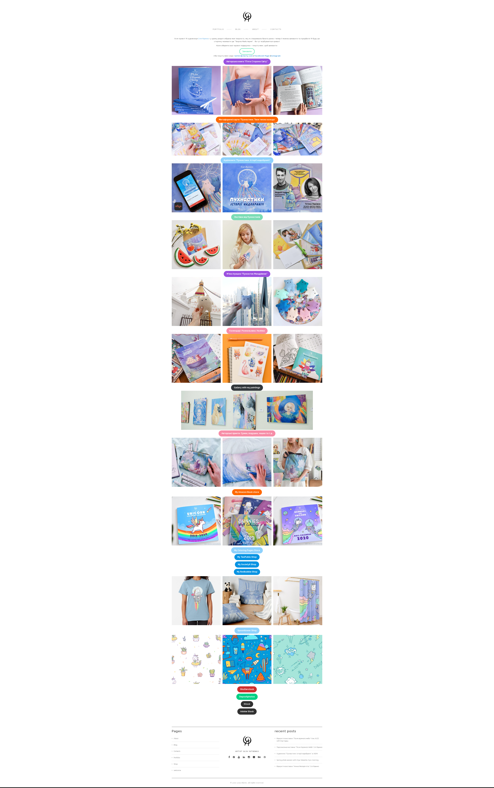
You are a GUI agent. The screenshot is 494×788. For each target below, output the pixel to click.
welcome (177, 770)
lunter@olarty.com (244, 56)
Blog (238, 29)
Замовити (247, 51)
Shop (176, 764)
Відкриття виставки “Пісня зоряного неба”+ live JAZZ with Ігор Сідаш (298, 739)
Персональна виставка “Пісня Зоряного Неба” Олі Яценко (299, 747)
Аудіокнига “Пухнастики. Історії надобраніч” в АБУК (297, 754)
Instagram (276, 56)
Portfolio (218, 29)
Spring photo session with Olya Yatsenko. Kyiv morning (298, 760)
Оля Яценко (203, 39)
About (255, 29)
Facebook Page (262, 56)
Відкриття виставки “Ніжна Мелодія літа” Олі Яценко (298, 766)
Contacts (275, 29)
